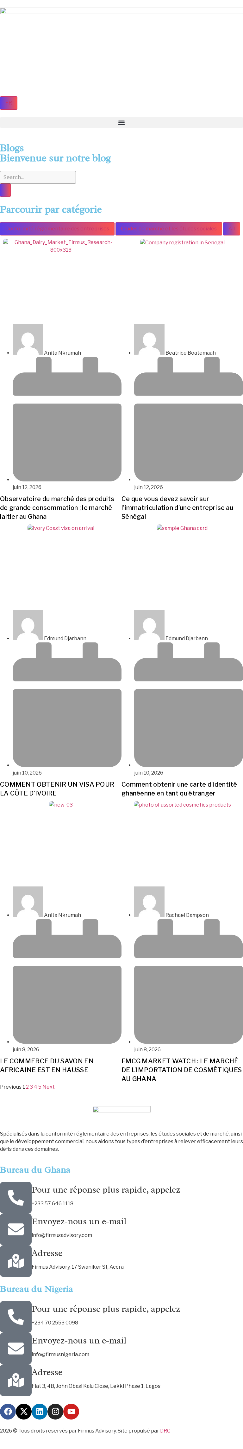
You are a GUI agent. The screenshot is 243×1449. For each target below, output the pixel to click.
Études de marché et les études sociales (169, 229)
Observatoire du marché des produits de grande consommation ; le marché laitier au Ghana (57, 507)
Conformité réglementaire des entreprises (57, 229)
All (231, 229)
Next (48, 1087)
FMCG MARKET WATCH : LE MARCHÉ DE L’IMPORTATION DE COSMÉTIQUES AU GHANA (182, 1070)
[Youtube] (71, 1412)
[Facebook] (8, 1412)
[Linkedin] (39, 1412)
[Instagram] (55, 1412)
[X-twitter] (24, 1412)
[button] (121, 122)
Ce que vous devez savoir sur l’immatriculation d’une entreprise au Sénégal (177, 507)
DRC (165, 1431)
